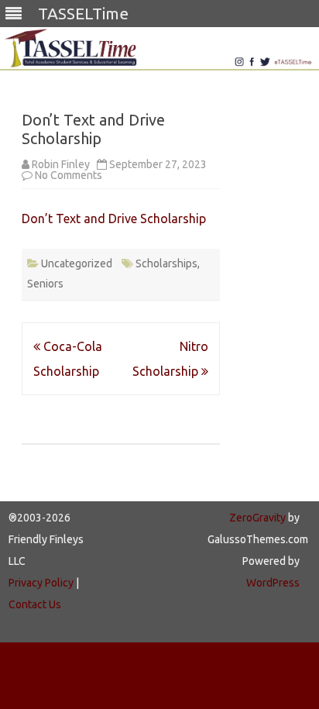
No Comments (68, 175)
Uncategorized (76, 263)
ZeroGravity (257, 517)
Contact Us (35, 604)
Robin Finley (61, 164)
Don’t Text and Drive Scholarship (114, 218)
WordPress (273, 582)
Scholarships (166, 263)
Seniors (45, 283)
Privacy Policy (41, 582)
